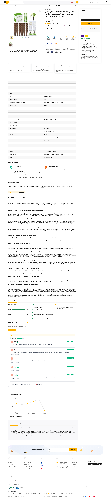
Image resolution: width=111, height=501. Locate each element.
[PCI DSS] (11, 488)
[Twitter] (92, 496)
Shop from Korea (44, 493)
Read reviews (71, 338)
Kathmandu (74, 462)
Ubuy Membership (12, 480)
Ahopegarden (48, 9)
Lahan (73, 472)
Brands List (26, 464)
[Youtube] (90, 496)
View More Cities (75, 478)
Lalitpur (73, 466)
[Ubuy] (6, 2)
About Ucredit (27, 472)
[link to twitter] (28, 37)
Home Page (10, 5)
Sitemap (10, 470)
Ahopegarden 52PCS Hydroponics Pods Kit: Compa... (67, 5)
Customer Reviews (28, 466)
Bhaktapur (74, 468)
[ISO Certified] (19, 487)
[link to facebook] (25, 37)
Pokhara (74, 464)
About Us (10, 462)
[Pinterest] (94, 496)
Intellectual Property (12, 468)
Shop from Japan (26, 493)
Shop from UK (18, 493)
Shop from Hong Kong (35, 493)
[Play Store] (98, 464)
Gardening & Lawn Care (26, 5)
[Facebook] (86, 496)
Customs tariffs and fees (13, 474)
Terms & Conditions (46, 496)
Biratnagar (74, 470)
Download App (27, 462)
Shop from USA (11, 493)
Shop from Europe (69, 493)
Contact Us (10, 464)
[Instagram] (88, 496)
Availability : (47, 25)
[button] (84, 2)
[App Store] (91, 464)
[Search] (77, 2)
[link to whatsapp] (22, 37)
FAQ (25, 470)
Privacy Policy (54, 496)
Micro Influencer (11, 478)
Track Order (11, 472)
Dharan (73, 474)
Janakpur (74, 476)
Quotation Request (12, 466)
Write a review (12, 330)
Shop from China (53, 493)
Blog (25, 476)
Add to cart (90, 20)
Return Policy (27, 468)
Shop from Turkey (61, 493)
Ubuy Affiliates (27, 478)
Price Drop (57, 21)
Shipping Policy (11, 476)
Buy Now (73, 49)
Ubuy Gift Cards (27, 474)
